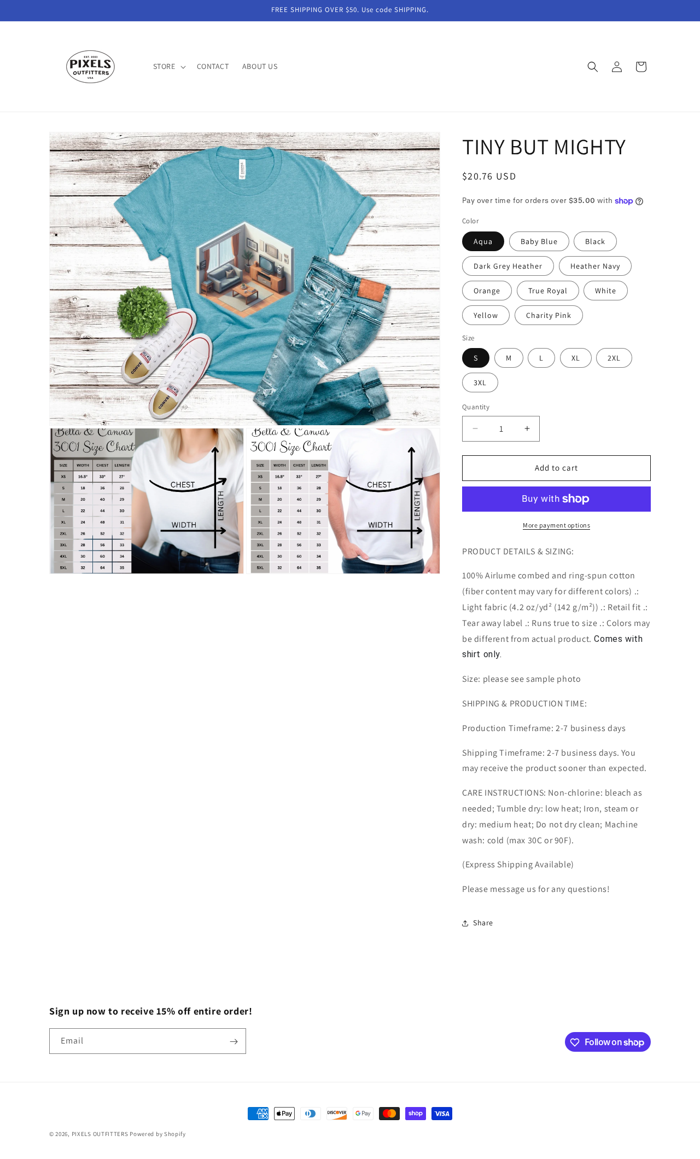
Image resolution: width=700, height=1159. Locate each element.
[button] (168, 66)
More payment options (556, 525)
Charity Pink (548, 315)
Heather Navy (595, 266)
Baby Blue (539, 241)
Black (595, 241)
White (605, 290)
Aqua (483, 241)
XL (575, 358)
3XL (480, 382)
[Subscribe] (233, 1041)
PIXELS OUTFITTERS (100, 1134)
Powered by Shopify (158, 1134)
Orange (487, 290)
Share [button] (483, 923)
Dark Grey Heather (508, 266)
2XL (614, 358)
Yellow (486, 315)
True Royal (548, 290)
